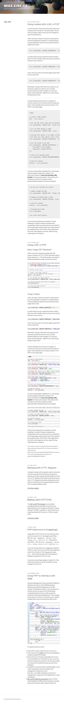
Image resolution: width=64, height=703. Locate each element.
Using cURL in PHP (36, 245)
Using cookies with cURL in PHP (43, 24)
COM (41, 653)
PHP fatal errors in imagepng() (42, 529)
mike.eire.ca (16, 6)
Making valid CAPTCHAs (39, 499)
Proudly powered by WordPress (12, 699)
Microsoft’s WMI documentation (38, 679)
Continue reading (33, 488)
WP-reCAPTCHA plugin (37, 504)
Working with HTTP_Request (41, 467)
